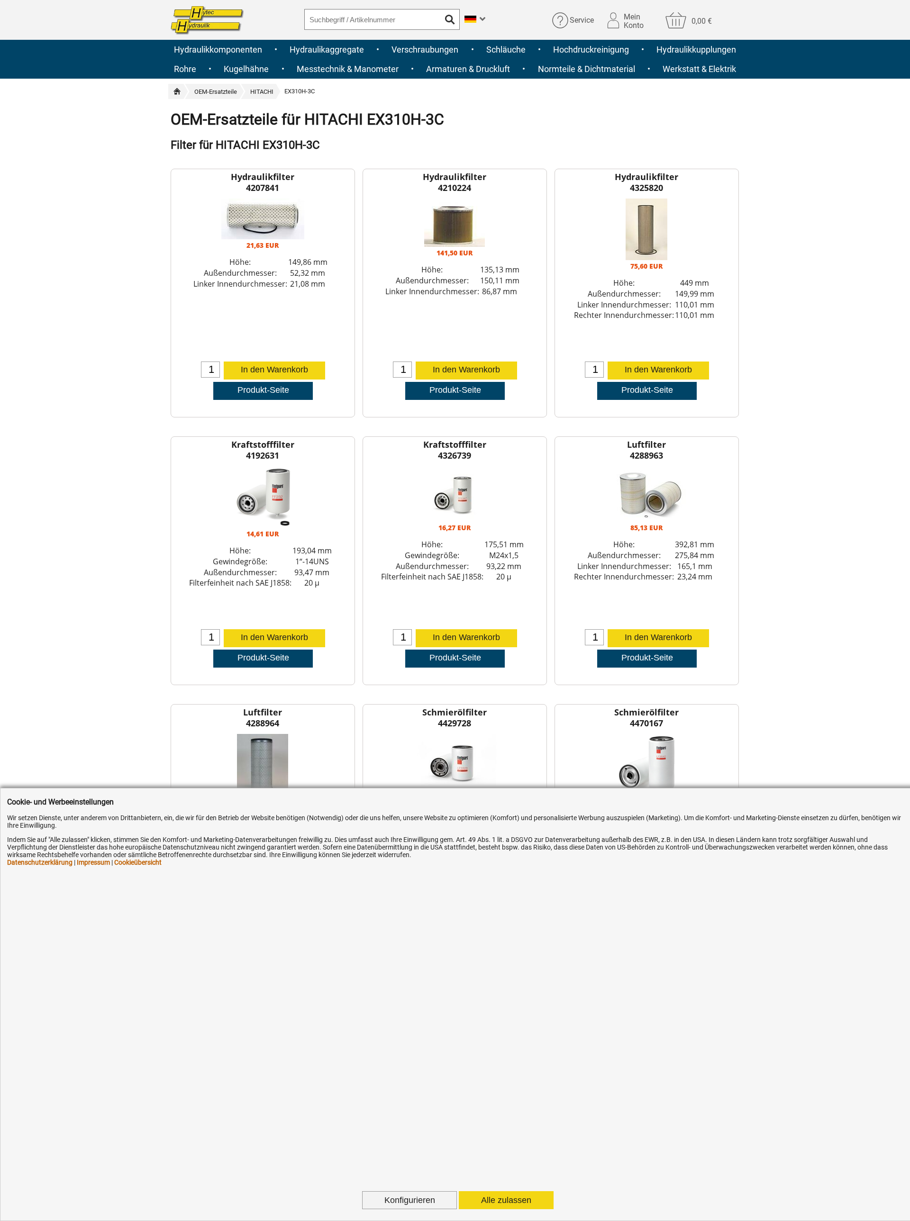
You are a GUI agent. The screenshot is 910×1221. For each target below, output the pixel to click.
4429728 (454, 723)
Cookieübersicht (138, 862)
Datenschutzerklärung (40, 862)
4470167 (646, 723)
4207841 (262, 187)
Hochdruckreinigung (591, 49)
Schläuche (506, 49)
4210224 (454, 187)
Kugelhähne (246, 69)
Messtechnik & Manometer (348, 69)
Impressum (93, 862)
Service (582, 20)
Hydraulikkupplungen (696, 49)
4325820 (646, 187)
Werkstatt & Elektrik (699, 69)
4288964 (262, 723)
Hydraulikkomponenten (218, 49)
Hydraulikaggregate (327, 49)
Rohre (185, 69)
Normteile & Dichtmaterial (586, 69)
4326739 (454, 455)
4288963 (646, 455)
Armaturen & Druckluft (468, 69)
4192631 (262, 455)
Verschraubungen (424, 49)
